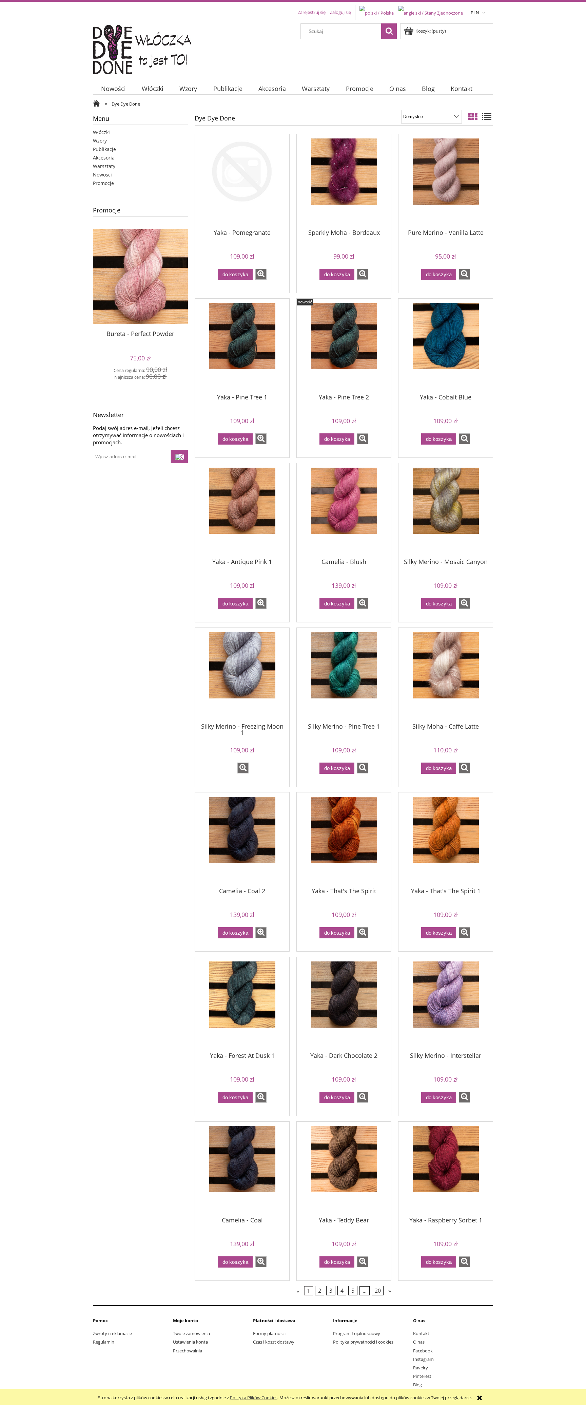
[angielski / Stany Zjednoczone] (430, 12)
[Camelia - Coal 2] (242, 839)
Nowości (102, 174)
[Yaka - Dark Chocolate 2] (344, 1003)
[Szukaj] (389, 31)
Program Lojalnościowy (356, 1333)
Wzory (100, 140)
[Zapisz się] (179, 456)
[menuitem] (113, 89)
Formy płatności (269, 1333)
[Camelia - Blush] (344, 510)
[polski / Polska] (376, 12)
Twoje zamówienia (191, 1333)
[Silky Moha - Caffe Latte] (445, 674)
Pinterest (422, 1376)
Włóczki (101, 132)
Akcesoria (104, 157)
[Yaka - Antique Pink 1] (242, 510)
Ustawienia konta (190, 1342)
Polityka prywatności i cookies (363, 1342)
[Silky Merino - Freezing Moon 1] (242, 674)
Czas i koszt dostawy (273, 1342)
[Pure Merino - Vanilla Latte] (445, 180)
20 (378, 1290)
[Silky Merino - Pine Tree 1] (344, 674)
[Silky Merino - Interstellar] (445, 1003)
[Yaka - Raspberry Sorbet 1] (445, 1168)
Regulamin (103, 1342)
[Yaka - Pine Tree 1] (242, 345)
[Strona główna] (146, 48)
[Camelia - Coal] (242, 1168)
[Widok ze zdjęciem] (472, 116)
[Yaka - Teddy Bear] (344, 1168)
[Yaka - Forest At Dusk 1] (242, 1003)
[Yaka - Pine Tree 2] (344, 345)
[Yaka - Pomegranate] (242, 180)
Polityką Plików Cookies (253, 1397)
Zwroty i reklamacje (112, 1333)
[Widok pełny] (486, 116)
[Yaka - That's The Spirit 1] (445, 839)
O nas (419, 1342)
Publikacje (104, 149)
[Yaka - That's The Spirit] (344, 839)
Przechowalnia (187, 1351)
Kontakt (421, 1333)
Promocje (103, 183)
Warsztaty (104, 166)
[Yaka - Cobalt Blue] (445, 345)
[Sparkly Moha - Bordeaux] (344, 180)
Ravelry (420, 1368)
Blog (417, 1385)
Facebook (423, 1351)
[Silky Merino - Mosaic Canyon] (445, 510)
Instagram (423, 1359)
